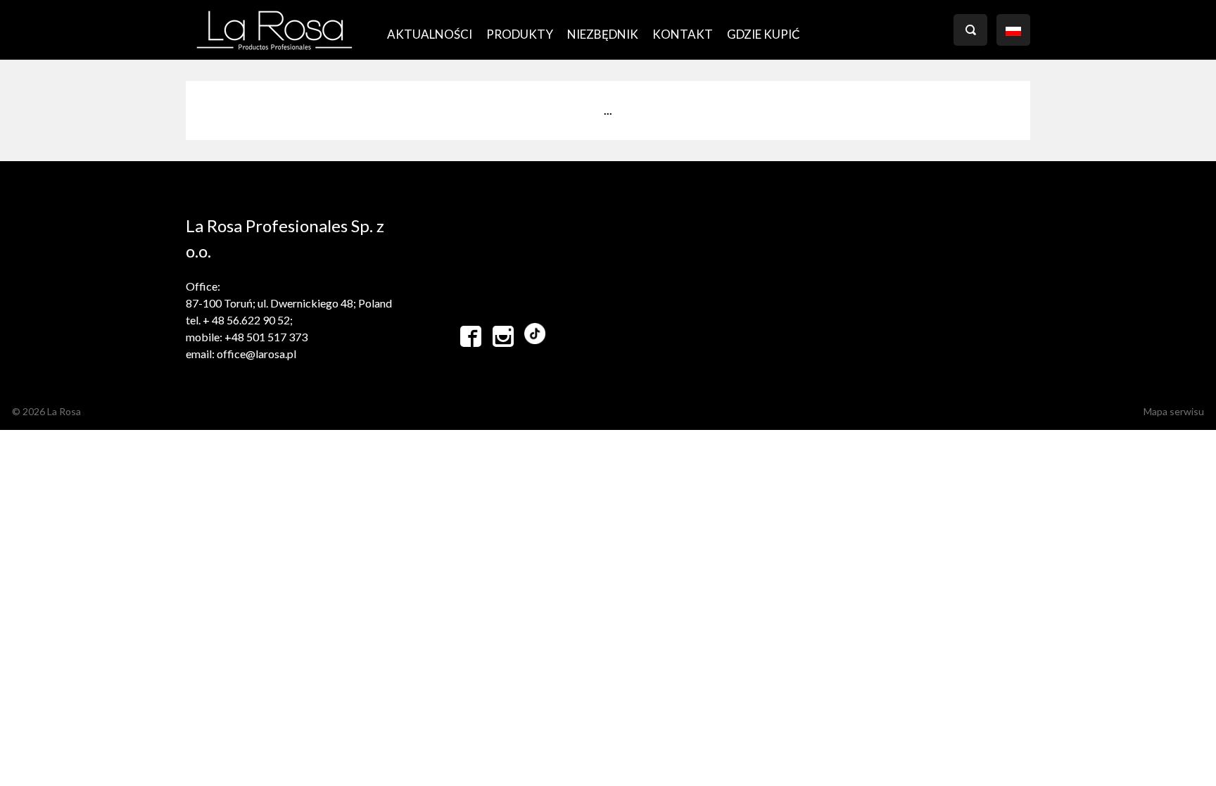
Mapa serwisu (1174, 411)
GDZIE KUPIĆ (763, 34)
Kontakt (682, 34)
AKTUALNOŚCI (429, 34)
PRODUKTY (519, 34)
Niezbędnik (602, 34)
